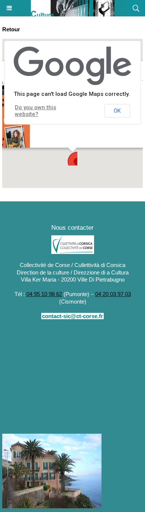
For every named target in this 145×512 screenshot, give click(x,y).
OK (117, 110)
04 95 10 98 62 (44, 294)
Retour (11, 29)
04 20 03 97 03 (113, 294)
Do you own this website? (35, 110)
